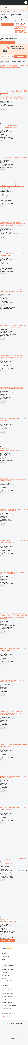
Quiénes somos (6, 956)
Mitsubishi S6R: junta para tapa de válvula (12, 864)
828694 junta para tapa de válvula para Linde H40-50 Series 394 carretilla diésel (13, 326)
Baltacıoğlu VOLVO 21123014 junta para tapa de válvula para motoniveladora (14, 541)
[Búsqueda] (25, 7)
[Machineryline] (2, 11)
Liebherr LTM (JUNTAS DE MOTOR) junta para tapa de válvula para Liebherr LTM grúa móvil (13, 97)
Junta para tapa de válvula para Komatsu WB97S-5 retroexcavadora (12, 572)
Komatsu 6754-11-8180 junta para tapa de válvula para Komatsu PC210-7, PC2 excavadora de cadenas (12, 713)
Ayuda (3, 959)
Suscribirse (21, 56)
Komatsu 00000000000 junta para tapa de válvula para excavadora (12, 680)
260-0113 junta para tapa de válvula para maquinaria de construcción (12, 920)
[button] (25, 2)
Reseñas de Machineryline (8, 996)
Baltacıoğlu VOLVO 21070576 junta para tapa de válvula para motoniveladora (14, 509)
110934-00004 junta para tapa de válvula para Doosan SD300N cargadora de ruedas (13, 290)
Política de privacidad (7, 990)
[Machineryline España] (10, 2)
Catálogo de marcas (7, 999)
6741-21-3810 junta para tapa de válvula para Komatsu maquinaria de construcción (13, 449)
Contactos (4, 962)
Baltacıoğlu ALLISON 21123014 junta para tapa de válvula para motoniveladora (13, 126)
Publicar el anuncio (7, 42)
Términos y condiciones (8, 988)
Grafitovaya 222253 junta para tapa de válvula (13, 157)
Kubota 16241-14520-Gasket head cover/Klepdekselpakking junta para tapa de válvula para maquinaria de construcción (12, 223)
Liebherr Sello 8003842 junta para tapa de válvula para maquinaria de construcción (12, 387)
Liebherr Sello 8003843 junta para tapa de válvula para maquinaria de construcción (12, 356)
